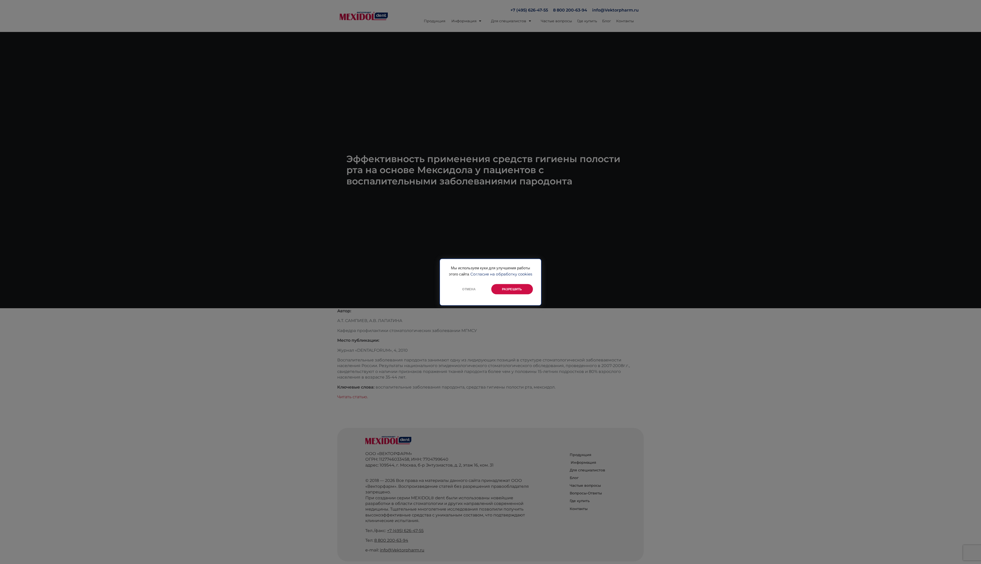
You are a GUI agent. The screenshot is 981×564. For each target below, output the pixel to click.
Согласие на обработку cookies (501, 274)
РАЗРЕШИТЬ (512, 289)
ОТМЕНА (469, 289)
